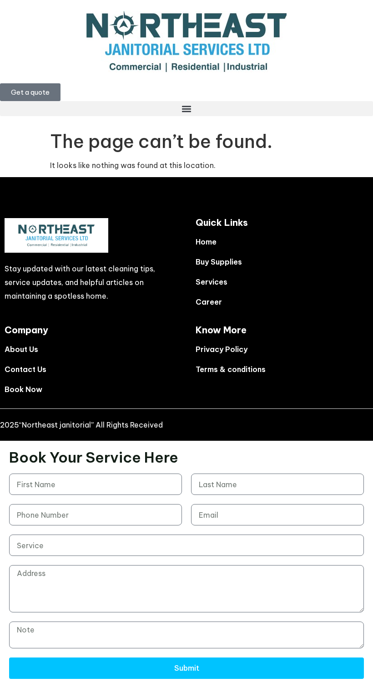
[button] (186, 108)
